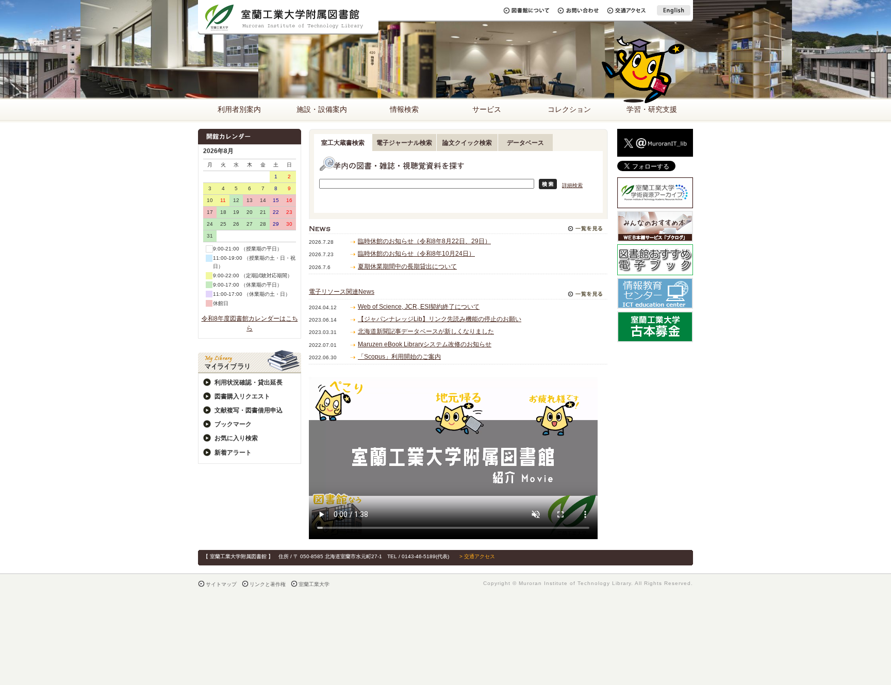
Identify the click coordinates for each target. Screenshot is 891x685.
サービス (486, 109)
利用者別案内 (239, 109)
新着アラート (233, 452)
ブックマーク (233, 424)
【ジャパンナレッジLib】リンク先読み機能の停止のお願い (439, 319)
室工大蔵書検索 (343, 142)
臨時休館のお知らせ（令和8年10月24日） (416, 253)
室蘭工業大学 (314, 584)
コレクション (569, 109)
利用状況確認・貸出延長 (248, 382)
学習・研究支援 (651, 109)
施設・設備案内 (321, 109)
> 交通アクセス (477, 556)
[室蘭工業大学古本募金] (655, 336)
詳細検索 (572, 185)
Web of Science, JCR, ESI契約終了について (419, 306)
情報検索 (404, 109)
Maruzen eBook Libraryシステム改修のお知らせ (424, 344)
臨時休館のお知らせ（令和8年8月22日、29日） (424, 241)
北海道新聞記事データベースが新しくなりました (426, 331)
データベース (525, 142)
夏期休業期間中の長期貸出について (407, 266)
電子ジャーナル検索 (404, 142)
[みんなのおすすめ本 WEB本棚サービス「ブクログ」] (655, 236)
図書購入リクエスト (242, 396)
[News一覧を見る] (585, 226)
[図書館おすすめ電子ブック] (655, 269)
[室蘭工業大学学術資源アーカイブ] (655, 202)
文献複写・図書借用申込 (248, 410)
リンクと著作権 (268, 584)
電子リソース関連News (341, 291)
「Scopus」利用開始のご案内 (399, 356)
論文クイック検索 (467, 142)
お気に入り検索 (236, 438)
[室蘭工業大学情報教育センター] (655, 303)
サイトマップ (221, 584)
